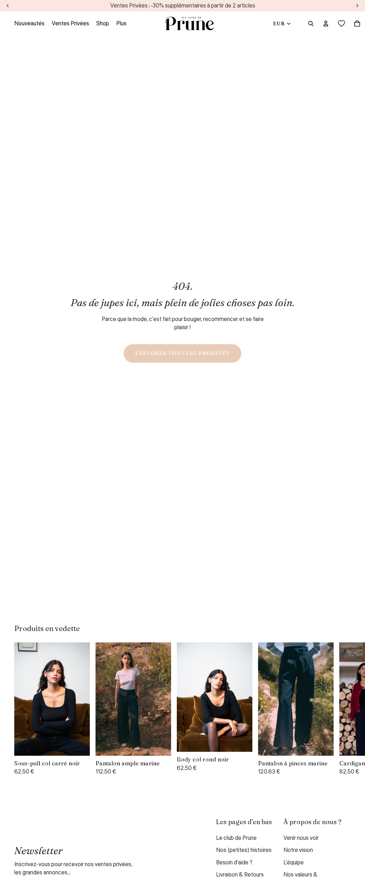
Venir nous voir (301, 838)
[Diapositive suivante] (342, 709)
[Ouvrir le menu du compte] (326, 23)
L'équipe (293, 863)
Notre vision (298, 850)
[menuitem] (121, 23)
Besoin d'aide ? (234, 863)
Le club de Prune (236, 838)
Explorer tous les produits (182, 353)
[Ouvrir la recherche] (311, 23)
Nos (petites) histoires (244, 850)
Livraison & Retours (240, 875)
